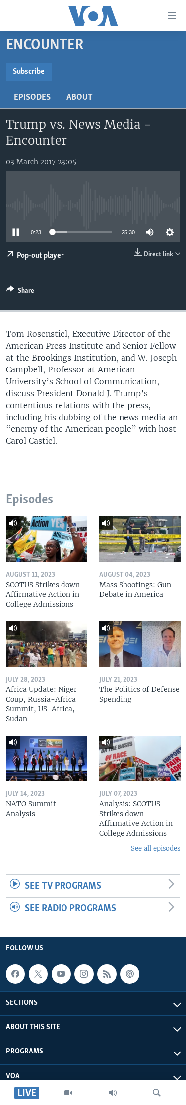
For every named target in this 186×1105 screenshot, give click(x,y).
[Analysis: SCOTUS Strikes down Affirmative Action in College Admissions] (140, 758)
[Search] (157, 1092)
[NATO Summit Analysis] (46, 758)
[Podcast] (129, 973)
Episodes (32, 97)
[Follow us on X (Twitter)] (38, 973)
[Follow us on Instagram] (83, 973)
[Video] (68, 1092)
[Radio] (112, 1092)
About (79, 97)
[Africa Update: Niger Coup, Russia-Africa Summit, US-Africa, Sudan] (46, 644)
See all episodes (155, 848)
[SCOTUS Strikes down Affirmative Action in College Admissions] (46, 539)
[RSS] (106, 973)
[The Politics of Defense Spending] (140, 644)
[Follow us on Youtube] (61, 973)
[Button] (20, 292)
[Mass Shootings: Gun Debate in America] (140, 539)
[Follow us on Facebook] (15, 973)
